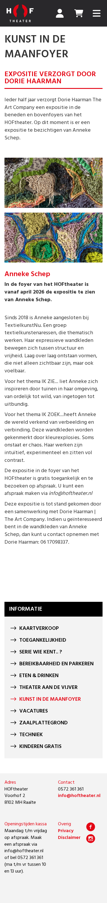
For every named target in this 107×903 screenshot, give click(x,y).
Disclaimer (69, 838)
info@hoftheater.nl (79, 796)
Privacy (65, 831)
